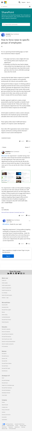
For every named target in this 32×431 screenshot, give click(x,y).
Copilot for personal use (6, 290)
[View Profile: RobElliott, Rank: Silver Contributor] (3, 152)
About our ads (4, 428)
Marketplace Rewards (6, 392)
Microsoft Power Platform (6, 363)
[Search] (19, 2)
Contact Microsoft (10, 425)
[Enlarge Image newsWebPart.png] (16, 176)
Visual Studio (4, 395)
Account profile (5, 304)
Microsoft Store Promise (6, 319)
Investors (3, 412)
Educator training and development (8, 341)
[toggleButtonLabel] (30, 6)
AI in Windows (4, 292)
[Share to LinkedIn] (8, 273)
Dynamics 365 (4, 358)
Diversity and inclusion (6, 414)
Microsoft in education (6, 329)
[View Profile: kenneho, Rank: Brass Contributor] (3, 35)
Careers (3, 402)
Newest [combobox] (27, 147)
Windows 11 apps (5, 297)
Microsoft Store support (6, 309)
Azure (3, 377)
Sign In (28, 2)
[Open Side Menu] (2, 2)
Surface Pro (4, 280)
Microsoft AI (4, 353)
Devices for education (6, 331)
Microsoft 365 (4, 360)
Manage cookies (23, 425)
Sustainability (4, 419)
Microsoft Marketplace (6, 390)
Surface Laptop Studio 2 (6, 285)
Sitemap (3, 425)
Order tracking (4, 314)
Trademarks (10, 427)
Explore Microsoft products (7, 295)
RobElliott (7, 151)
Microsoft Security (5, 356)
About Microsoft (5, 404)
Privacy (16, 425)
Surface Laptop (4, 282)
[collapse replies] (16, 150)
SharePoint (5, 6)
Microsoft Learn (5, 382)
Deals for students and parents (8, 344)
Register (23, 2)
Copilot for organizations (6, 287)
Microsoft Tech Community (7, 387)
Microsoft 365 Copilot (6, 368)
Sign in (8, 256)
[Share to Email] (24, 273)
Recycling (23, 427)
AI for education (5, 346)
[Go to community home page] (5, 2)
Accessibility (4, 417)
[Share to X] (13, 273)
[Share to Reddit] (16, 273)
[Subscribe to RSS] (21, 273)
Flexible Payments (5, 322)
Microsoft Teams (5, 365)
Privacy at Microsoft (5, 409)
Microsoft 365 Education (6, 336)
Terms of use (4, 427)
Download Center (5, 307)
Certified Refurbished (6, 317)
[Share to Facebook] (11, 273)
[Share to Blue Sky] (18, 273)
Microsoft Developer (6, 380)
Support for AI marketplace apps (8, 385)
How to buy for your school (7, 339)
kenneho (8, 34)
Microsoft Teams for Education (7, 334)
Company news (5, 407)
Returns (3, 312)
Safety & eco (17, 427)
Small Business (4, 370)
